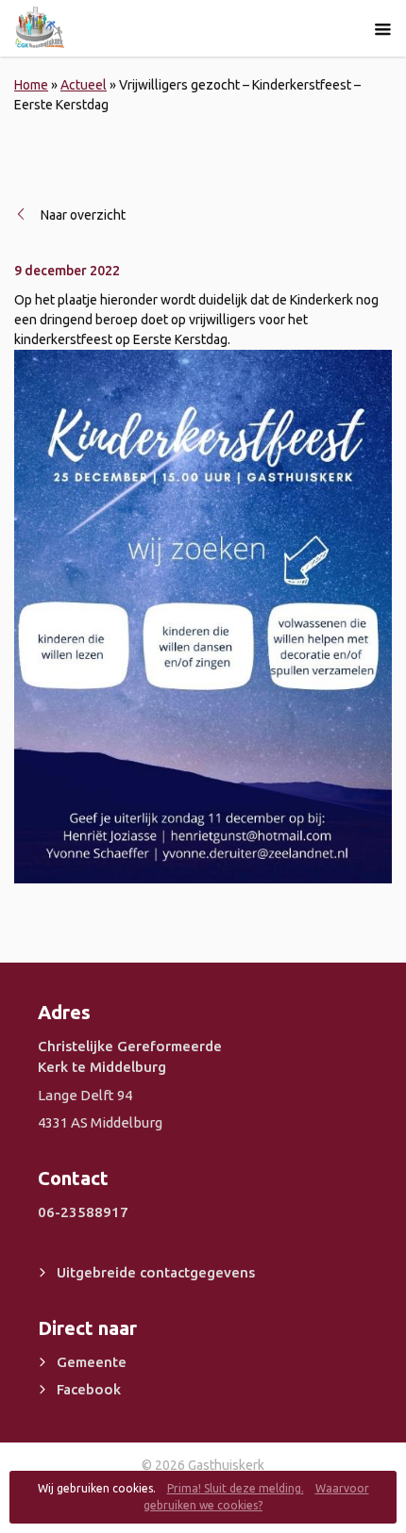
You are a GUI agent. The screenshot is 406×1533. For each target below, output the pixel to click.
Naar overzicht (83, 215)
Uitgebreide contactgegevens (156, 1272)
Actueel (83, 84)
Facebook (89, 1389)
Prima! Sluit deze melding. (235, 1488)
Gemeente (92, 1362)
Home (31, 84)
